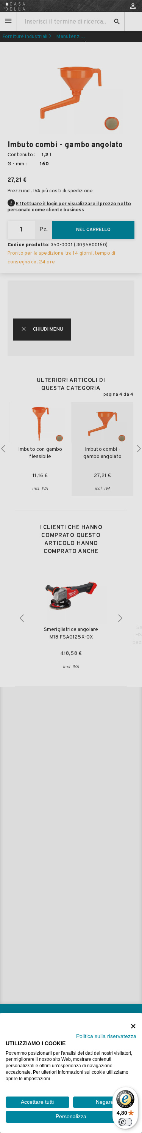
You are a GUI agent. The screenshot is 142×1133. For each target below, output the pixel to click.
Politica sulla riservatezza (106, 1036)
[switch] (125, 1122)
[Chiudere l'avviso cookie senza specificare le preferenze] (133, 1026)
